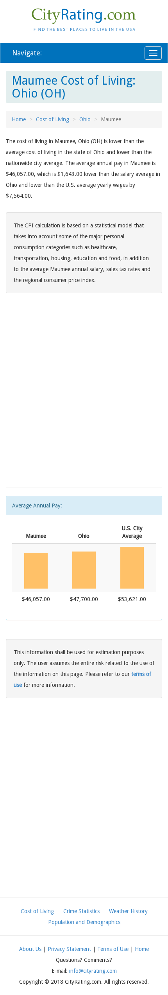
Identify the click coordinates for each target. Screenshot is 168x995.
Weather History (128, 911)
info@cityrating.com (93, 971)
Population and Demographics (84, 922)
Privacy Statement (69, 949)
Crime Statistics (81, 911)
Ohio (85, 119)
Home (19, 119)
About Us (30, 949)
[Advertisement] (84, 396)
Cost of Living (52, 119)
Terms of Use (113, 949)
